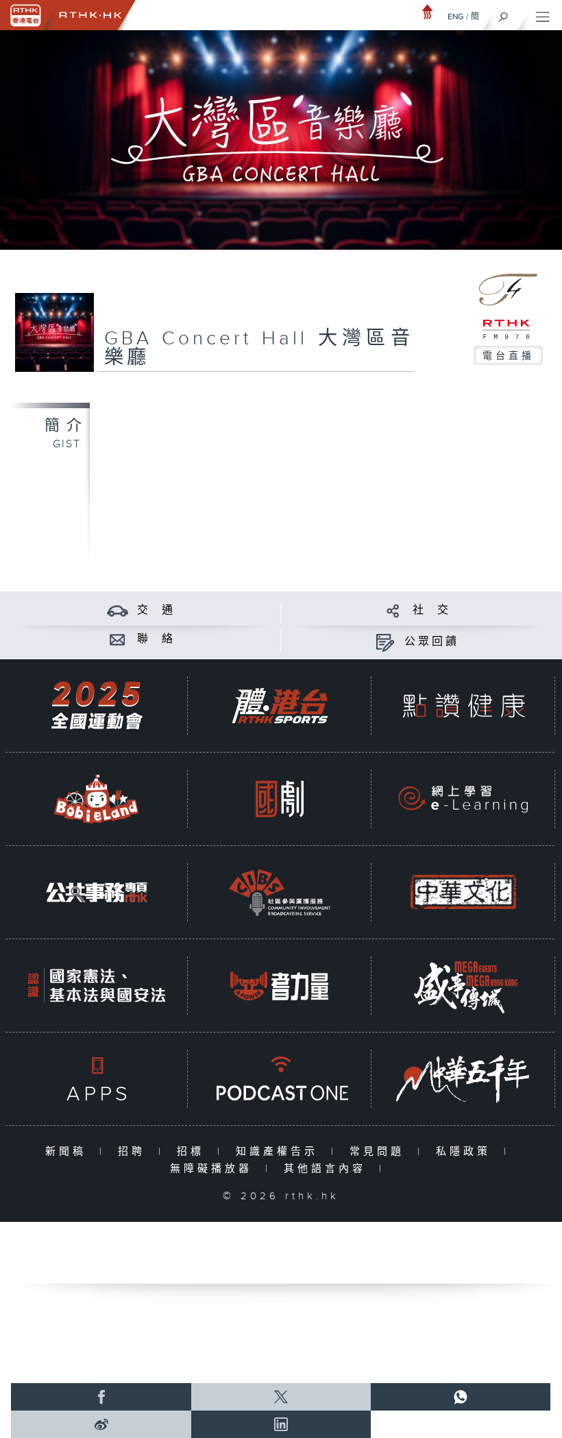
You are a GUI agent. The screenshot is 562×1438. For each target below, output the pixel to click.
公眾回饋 (431, 641)
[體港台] (279, 705)
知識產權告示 (280, 1151)
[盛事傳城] (463, 985)
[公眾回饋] (385, 642)
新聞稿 (69, 1151)
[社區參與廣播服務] (279, 892)
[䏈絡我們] (118, 639)
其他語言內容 (328, 1169)
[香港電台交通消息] (118, 610)
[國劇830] (279, 799)
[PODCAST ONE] (279, 1079)
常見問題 (380, 1151)
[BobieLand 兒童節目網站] (96, 799)
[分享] (393, 610)
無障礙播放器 (214, 1169)
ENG (456, 16)
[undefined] (427, 11)
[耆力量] (279, 985)
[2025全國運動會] (96, 705)
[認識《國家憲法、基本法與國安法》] (96, 985)
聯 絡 (156, 639)
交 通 (156, 610)
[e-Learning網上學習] (463, 799)
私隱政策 (466, 1151)
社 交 (432, 610)
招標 (193, 1151)
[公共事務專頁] (96, 892)
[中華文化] (463, 892)
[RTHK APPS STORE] (96, 1079)
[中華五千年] (463, 1079)
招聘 (134, 1151)
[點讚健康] (463, 705)
